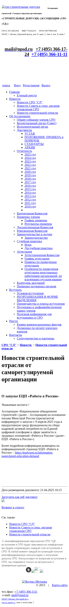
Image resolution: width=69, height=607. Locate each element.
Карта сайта (59, 585)
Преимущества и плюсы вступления (41, 303)
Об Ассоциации (19, 116)
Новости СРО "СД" (30, 102)
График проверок (36, 220)
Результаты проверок (38, 223)
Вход (17, 85)
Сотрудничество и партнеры (35, 338)
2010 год (30, 206)
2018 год (30, 178)
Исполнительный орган (32, 126)
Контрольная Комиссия (32, 213)
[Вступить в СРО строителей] (21, 6)
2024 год (30, 158)
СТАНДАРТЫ (34, 144)
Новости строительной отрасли (37, 112)
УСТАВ (30, 133)
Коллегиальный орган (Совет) (36, 123)
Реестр (13, 321)
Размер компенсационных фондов (39, 324)
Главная (14, 92)
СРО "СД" (9, 345)
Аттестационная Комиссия (42, 255)
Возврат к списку (13, 507)
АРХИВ (30, 147)
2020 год (30, 171)
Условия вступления (30, 293)
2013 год (30, 196)
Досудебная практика (39, 248)
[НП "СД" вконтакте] (37, 571)
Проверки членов (28, 217)
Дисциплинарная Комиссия (35, 227)
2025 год (30, 154)
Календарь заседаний (31, 283)
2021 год (30, 168)
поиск (6, 85)
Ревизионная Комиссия (32, 230)
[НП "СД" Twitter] (28, 571)
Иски (28, 244)
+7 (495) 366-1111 (26, 591)
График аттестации (37, 258)
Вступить (15, 289)
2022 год (30, 164)
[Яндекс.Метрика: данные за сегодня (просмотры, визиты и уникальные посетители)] (34, 581)
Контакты (15, 335)
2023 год (30, 161)
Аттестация (24, 251)
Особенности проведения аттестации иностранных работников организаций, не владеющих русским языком (43, 274)
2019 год (30, 175)
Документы (24, 130)
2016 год (30, 185)
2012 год (30, 199)
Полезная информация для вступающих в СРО (34, 315)
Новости (15, 98)
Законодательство (36, 237)
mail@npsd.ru (19, 595)
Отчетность (24, 151)
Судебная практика (29, 241)
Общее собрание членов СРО (36, 119)
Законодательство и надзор (34, 234)
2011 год (30, 203)
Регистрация (31, 85)
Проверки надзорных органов (36, 286)
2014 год (30, 192)
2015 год (30, 189)
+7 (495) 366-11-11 (49, 54)
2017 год (30, 182)
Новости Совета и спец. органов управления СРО (38, 107)
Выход (46, 85)
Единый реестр (27, 95)
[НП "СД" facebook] (32, 571)
